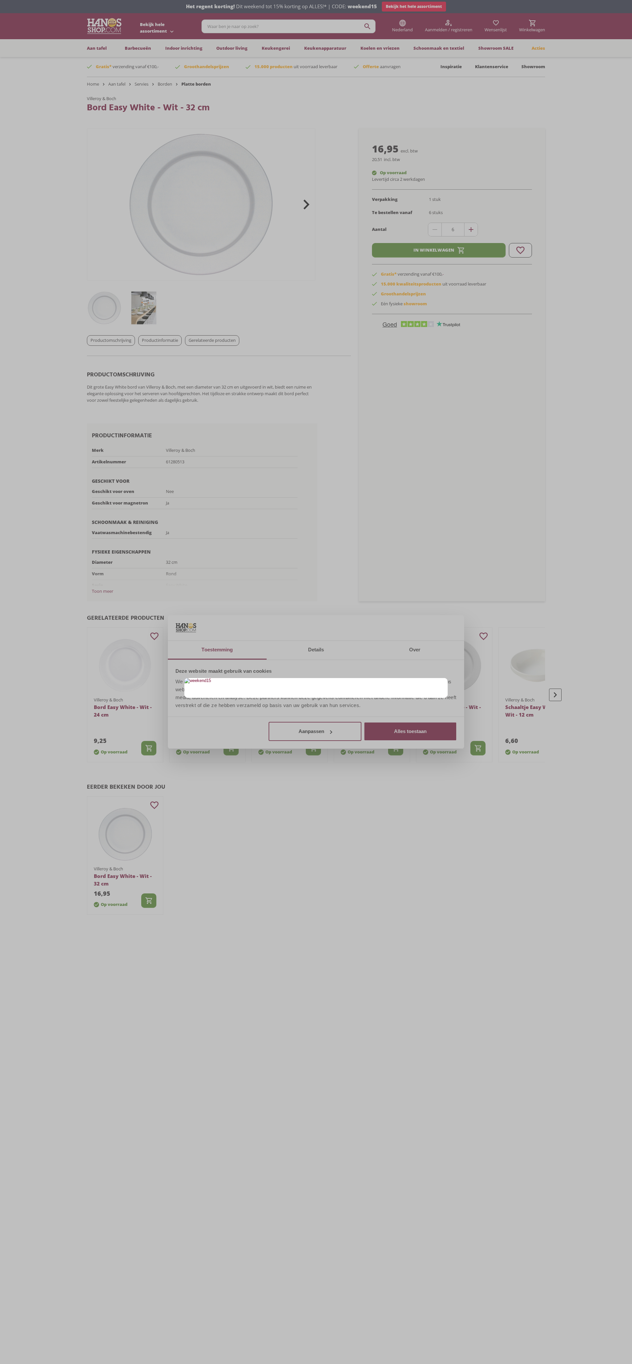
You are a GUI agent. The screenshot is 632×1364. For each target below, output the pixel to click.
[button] (442, 684)
